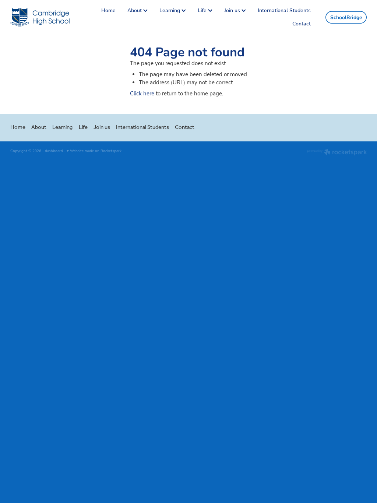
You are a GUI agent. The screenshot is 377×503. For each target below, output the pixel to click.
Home (108, 10)
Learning (170, 10)
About (135, 10)
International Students (284, 10)
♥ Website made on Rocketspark (94, 150)
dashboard (54, 150)
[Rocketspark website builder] (337, 153)
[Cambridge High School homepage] (46, 17)
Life (203, 10)
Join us (233, 10)
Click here (142, 93)
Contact (301, 23)
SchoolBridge (346, 17)
